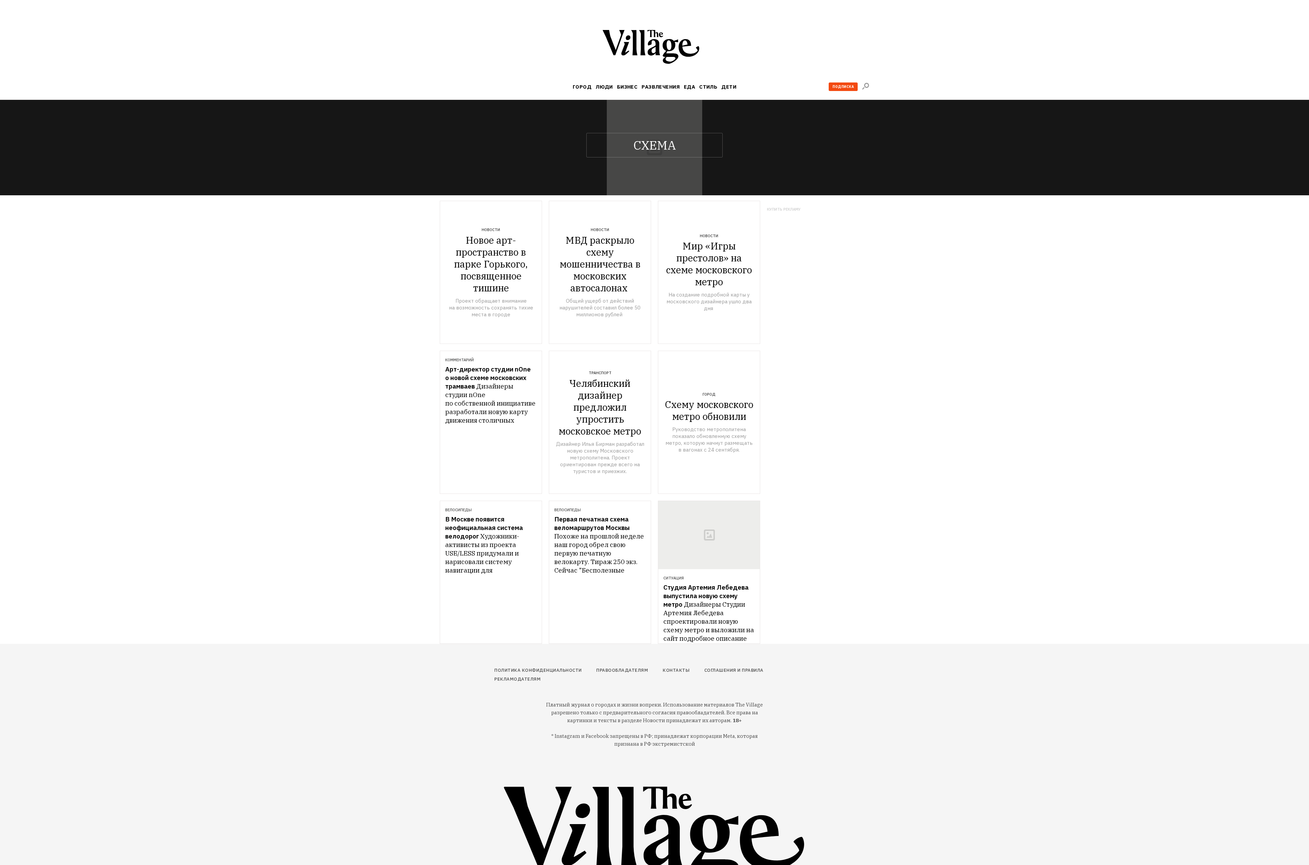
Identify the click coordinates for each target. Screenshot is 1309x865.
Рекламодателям (517, 679)
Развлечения (661, 87)
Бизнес (627, 87)
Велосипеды (458, 509)
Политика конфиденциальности (538, 670)
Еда (689, 87)
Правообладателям (622, 670)
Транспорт (600, 372)
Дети (728, 87)
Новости (491, 229)
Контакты (676, 670)
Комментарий (459, 360)
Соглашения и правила (734, 670)
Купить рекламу (784, 209)
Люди (604, 87)
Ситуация (673, 578)
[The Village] (654, 48)
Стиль (708, 87)
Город (582, 87)
